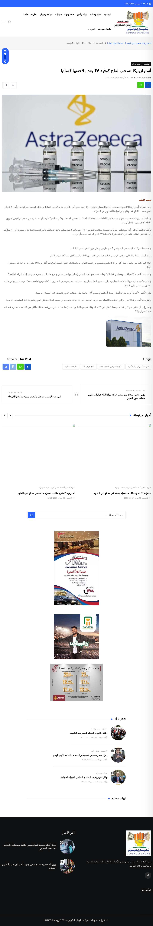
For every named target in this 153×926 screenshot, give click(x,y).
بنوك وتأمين (82, 14)
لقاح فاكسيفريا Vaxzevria (111, 366)
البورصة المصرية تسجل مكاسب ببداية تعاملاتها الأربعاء (34, 396)
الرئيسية (107, 14)
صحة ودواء (69, 14)
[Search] (9, 22)
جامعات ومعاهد (104, 29)
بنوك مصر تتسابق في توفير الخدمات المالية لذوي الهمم (80, 755)
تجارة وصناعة (95, 14)
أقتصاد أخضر (136, 487)
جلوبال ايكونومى (74, 920)
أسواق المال (146, 487)
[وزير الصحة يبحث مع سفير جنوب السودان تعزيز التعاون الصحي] (67, 866)
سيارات (58, 14)
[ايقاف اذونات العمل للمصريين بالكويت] (118, 732)
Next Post (16, 393)
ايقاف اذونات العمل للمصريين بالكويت (88, 733)
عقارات (34, 14)
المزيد (92, 29)
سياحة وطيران (46, 14)
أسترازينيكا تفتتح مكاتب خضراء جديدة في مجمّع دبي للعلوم (122, 493)
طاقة (25, 14)
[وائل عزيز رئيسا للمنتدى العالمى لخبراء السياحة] (118, 777)
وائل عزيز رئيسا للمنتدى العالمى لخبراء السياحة (84, 777)
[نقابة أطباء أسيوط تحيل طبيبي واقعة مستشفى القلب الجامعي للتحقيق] (67, 846)
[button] (10, 415)
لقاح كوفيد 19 (88, 366)
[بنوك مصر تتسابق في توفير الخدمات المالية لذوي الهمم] (118, 755)
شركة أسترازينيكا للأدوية (138, 366)
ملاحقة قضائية (71, 366)
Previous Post (134, 391)
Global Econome (142, 77)
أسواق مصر (103, 729)
